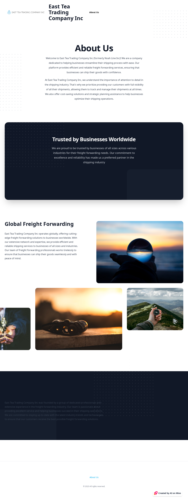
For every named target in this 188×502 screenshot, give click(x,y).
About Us (94, 12)
